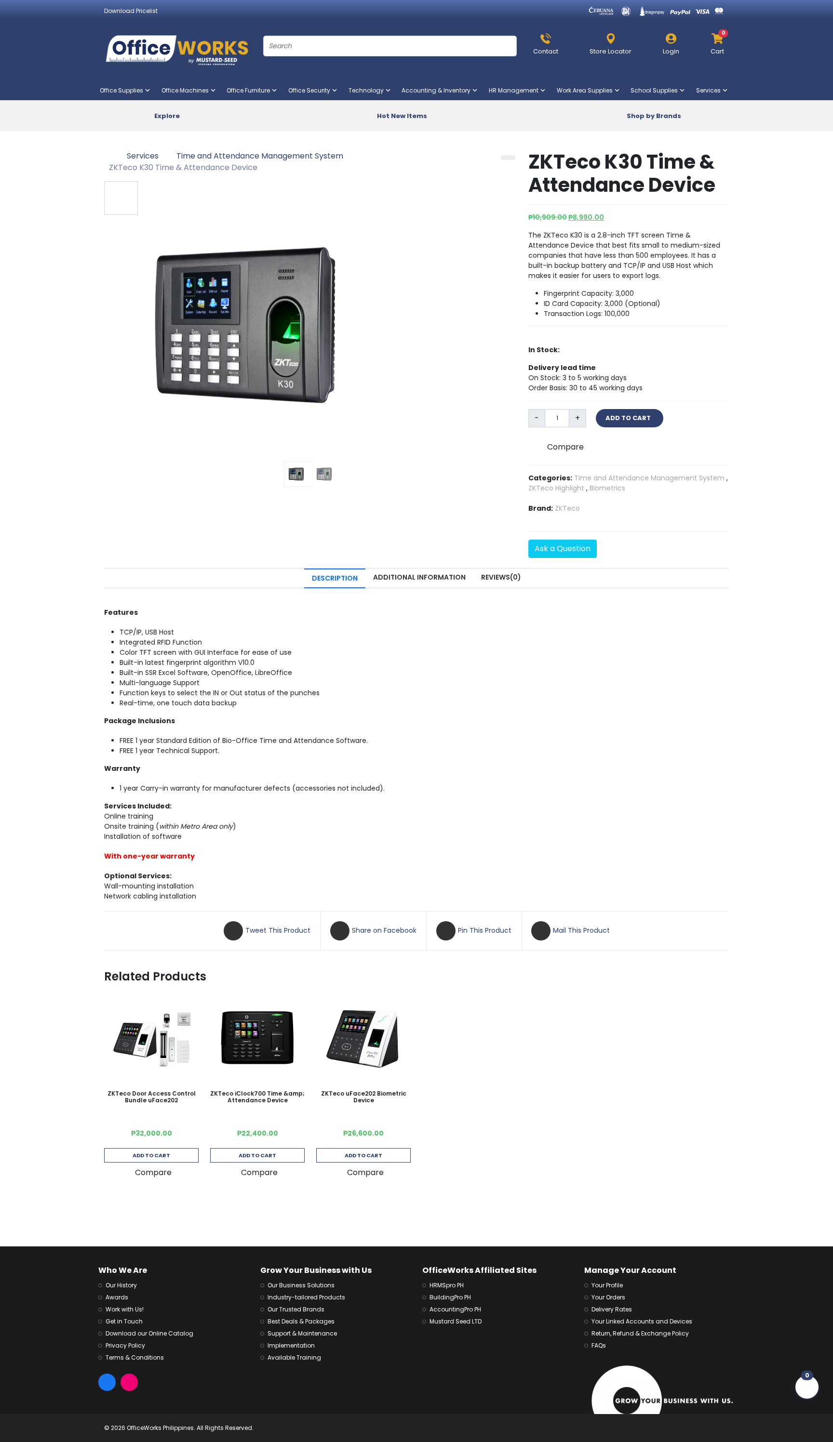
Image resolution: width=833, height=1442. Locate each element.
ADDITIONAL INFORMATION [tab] (419, 577)
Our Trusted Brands (296, 1309)
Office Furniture (250, 90)
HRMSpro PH (447, 1285)
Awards (117, 1297)
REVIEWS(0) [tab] (501, 577)
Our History (121, 1285)
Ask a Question (563, 548)
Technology (368, 90)
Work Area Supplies (587, 90)
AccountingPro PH (455, 1309)
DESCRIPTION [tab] (335, 578)
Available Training (294, 1357)
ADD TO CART (629, 418)
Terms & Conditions (135, 1357)
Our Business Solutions (301, 1285)
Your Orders (608, 1297)
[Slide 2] (326, 474)
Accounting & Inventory (438, 90)
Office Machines (187, 90)
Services (710, 90)
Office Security (311, 90)
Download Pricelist (131, 11)
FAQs (598, 1345)
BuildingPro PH (450, 1297)
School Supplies (656, 90)
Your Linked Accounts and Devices (641, 1321)
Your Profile (607, 1285)
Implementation (291, 1345)
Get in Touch (124, 1321)
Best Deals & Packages (301, 1321)
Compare (565, 446)
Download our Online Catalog (149, 1333)
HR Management (515, 90)
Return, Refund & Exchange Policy (640, 1333)
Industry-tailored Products (306, 1297)
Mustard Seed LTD (456, 1321)
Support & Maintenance (302, 1333)
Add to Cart (151, 1155)
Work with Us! (125, 1309)
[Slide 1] (298, 474)
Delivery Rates (611, 1309)
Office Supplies (123, 90)
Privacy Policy (125, 1345)
